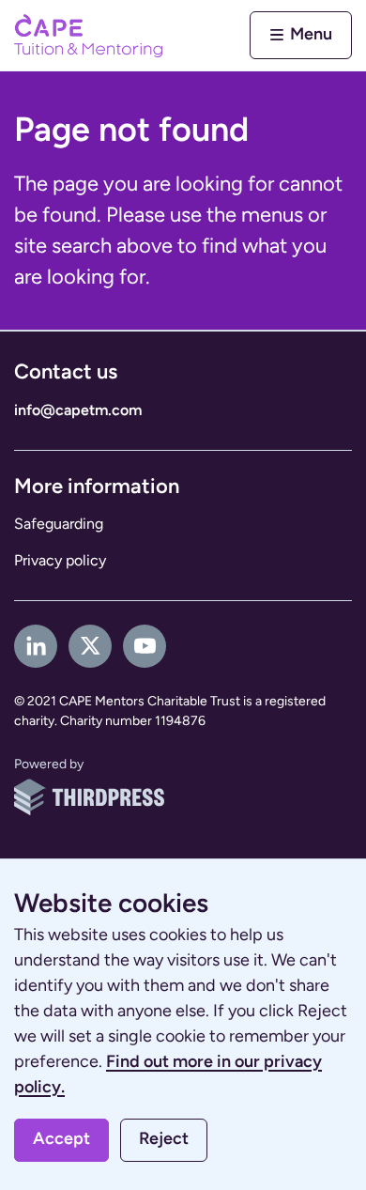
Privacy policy (60, 560)
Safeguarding (58, 524)
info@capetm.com (78, 410)
